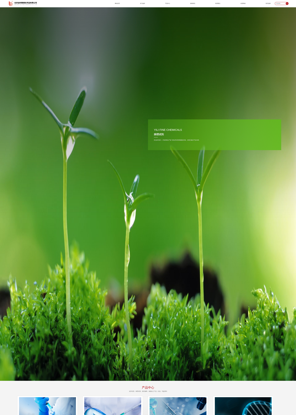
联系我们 (217, 3)
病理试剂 (138, 391)
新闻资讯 (192, 3)
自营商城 (242, 3)
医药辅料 (144, 391)
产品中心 (167, 3)
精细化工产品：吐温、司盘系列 (158, 391)
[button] (145, 360)
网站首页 (117, 3)
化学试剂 (131, 391)
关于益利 (142, 3)
